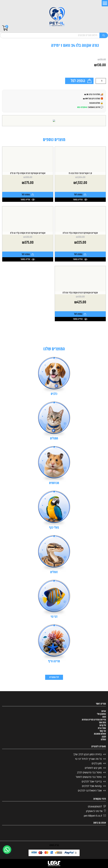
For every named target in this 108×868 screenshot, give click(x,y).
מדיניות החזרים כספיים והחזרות (94, 719)
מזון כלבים (97, 763)
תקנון (104, 736)
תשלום (103, 739)
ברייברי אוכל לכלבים (92, 781)
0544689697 (95, 806)
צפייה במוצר (78, 199)
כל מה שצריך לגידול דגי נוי (88, 758)
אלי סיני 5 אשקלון (94, 811)
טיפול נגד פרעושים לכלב (89, 772)
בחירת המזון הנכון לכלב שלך (87, 754)
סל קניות (102, 725)
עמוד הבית (102, 728)
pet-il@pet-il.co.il (93, 815)
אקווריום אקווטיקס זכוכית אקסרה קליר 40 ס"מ (27, 233)
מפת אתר (102, 722)
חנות (104, 716)
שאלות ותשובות (100, 733)
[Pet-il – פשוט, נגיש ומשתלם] (57, 17)
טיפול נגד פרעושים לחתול (89, 777)
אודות (103, 711)
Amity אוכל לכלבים (92, 786)
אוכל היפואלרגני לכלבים (90, 790)
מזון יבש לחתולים (93, 768)
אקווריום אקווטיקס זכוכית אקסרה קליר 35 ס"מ (80, 233)
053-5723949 (82, 107)
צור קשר (103, 731)
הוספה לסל (78, 81)
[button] (7, 849)
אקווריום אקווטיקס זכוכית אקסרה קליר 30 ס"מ (27, 173)
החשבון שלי (101, 714)
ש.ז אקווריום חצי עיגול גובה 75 (80, 173)
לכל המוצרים (54, 677)
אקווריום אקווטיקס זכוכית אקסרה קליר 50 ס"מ (80, 292)
